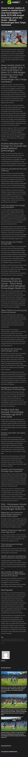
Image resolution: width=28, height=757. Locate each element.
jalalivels (3, 660)
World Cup (4, 28)
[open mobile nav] (2, 2)
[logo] (14, 2)
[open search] (26, 2)
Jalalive (24, 321)
